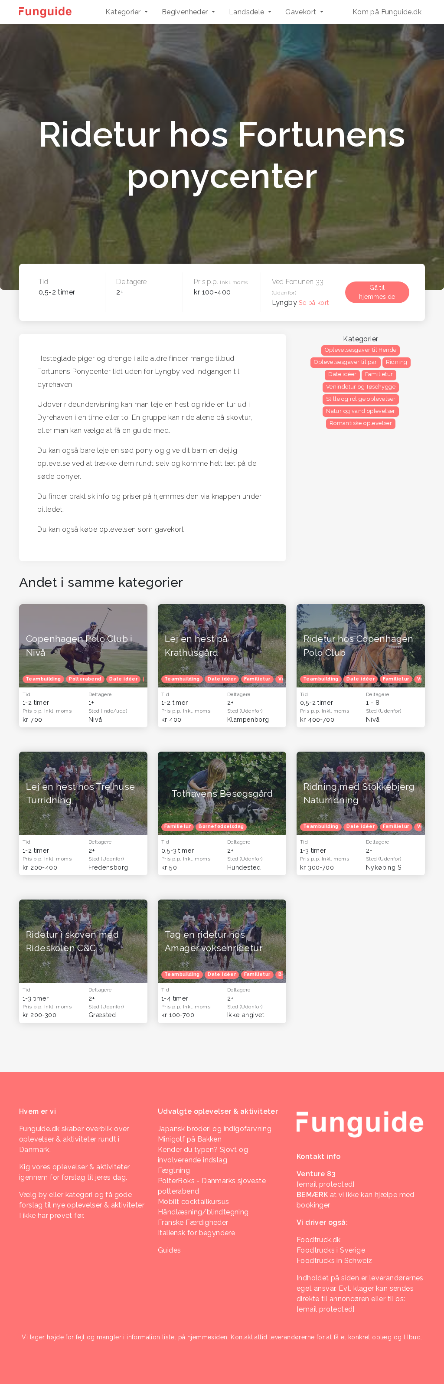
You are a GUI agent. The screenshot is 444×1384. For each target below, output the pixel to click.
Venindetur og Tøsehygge (360, 386)
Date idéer (342, 374)
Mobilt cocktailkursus (193, 1202)
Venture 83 (316, 1174)
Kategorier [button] (123, 12)
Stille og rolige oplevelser (361, 399)
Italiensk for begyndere (196, 1233)
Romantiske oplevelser (361, 423)
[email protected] (326, 1309)
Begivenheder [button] (186, 12)
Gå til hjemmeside (377, 292)
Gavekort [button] (301, 12)
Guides (169, 1250)
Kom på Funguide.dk (387, 12)
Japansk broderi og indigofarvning (214, 1129)
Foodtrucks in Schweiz (334, 1260)
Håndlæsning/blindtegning (203, 1212)
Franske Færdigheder (193, 1222)
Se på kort (314, 302)
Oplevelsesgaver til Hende (360, 350)
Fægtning (174, 1170)
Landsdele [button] (247, 12)
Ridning (397, 362)
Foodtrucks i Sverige (331, 1250)
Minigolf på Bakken (190, 1139)
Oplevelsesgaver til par (345, 362)
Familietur (379, 374)
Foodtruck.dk (319, 1240)
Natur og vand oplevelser (360, 411)
